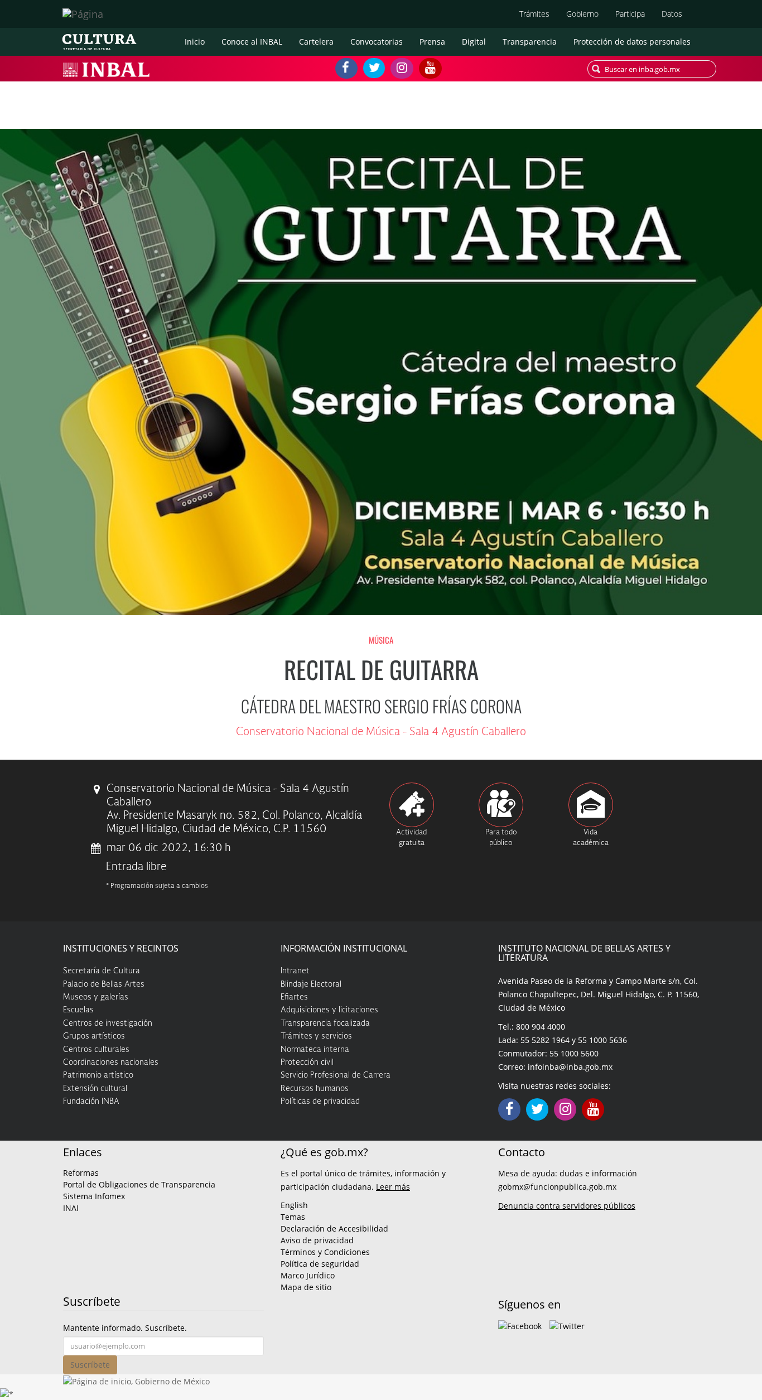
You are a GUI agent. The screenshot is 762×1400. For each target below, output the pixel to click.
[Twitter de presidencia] (567, 1325)
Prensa (432, 41)
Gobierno (582, 13)
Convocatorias (376, 41)
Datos (672, 13)
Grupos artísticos (94, 1036)
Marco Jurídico (308, 1275)
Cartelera (316, 41)
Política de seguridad (320, 1263)
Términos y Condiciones (325, 1252)
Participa (630, 13)
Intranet (295, 971)
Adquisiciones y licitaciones (329, 1010)
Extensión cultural (95, 1089)
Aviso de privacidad (317, 1240)
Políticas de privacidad (320, 1101)
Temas (293, 1216)
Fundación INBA (91, 1101)
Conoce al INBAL (251, 41)
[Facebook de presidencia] (520, 1325)
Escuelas (78, 1010)
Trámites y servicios (316, 1036)
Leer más (393, 1186)
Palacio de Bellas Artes (103, 984)
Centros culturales (96, 1050)
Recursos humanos (315, 1089)
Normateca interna (315, 1050)
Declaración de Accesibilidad (334, 1228)
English (294, 1205)
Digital (474, 41)
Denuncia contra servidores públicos (566, 1205)
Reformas (81, 1172)
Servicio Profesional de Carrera (335, 1075)
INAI (71, 1208)
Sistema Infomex (94, 1196)
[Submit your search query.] (596, 69)
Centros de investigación (107, 1023)
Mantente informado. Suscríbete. (125, 1327)
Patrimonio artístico (98, 1075)
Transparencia (530, 41)
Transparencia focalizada (325, 1023)
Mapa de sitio (306, 1287)
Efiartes (294, 997)
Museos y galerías (95, 997)
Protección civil (307, 1062)
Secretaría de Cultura (101, 971)
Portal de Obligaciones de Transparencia (139, 1184)
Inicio (195, 41)
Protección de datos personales (632, 41)
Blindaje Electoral (311, 984)
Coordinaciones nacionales (110, 1062)
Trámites (534, 13)
